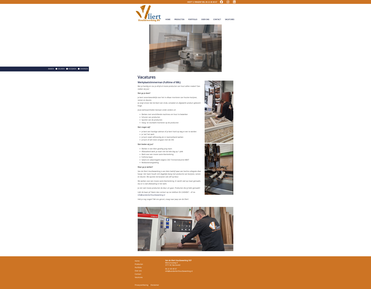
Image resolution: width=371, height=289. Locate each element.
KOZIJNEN (72, 69)
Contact (217, 19)
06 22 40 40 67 (171, 269)
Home (167, 19)
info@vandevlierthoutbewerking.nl (151, 195)
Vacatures (229, 19)
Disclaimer (155, 285)
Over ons (205, 19)
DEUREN (61, 69)
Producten (179, 19)
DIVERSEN (84, 69)
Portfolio (192, 19)
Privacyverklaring (141, 285)
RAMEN (51, 69)
